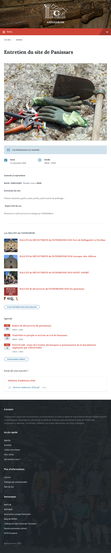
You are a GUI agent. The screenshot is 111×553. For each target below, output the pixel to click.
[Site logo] (55, 17)
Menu (9, 31)
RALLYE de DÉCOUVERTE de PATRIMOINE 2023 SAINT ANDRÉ (54, 272)
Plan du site (9, 486)
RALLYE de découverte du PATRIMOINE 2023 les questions (52, 288)
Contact (7, 477)
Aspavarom (55, 22)
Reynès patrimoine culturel (15, 528)
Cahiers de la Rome (12, 449)
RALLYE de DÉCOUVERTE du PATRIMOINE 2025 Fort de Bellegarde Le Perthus (62, 240)
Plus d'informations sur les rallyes (22, 307)
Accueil (7, 40)
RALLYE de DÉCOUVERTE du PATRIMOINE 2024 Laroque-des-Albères (58, 256)
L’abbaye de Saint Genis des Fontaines (20, 523)
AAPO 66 (7, 504)
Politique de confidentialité (15, 482)
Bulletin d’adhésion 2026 (21, 380)
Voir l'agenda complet (16, 359)
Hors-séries (9, 454)
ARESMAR (8, 509)
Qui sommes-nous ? (12, 459)
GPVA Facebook (10, 533)
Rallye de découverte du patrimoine (31, 325)
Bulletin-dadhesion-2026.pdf (26, 387)
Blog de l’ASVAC (10, 519)
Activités (8, 445)
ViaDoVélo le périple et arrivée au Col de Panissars (39, 335)
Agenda (19, 40)
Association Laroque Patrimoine (17, 514)
